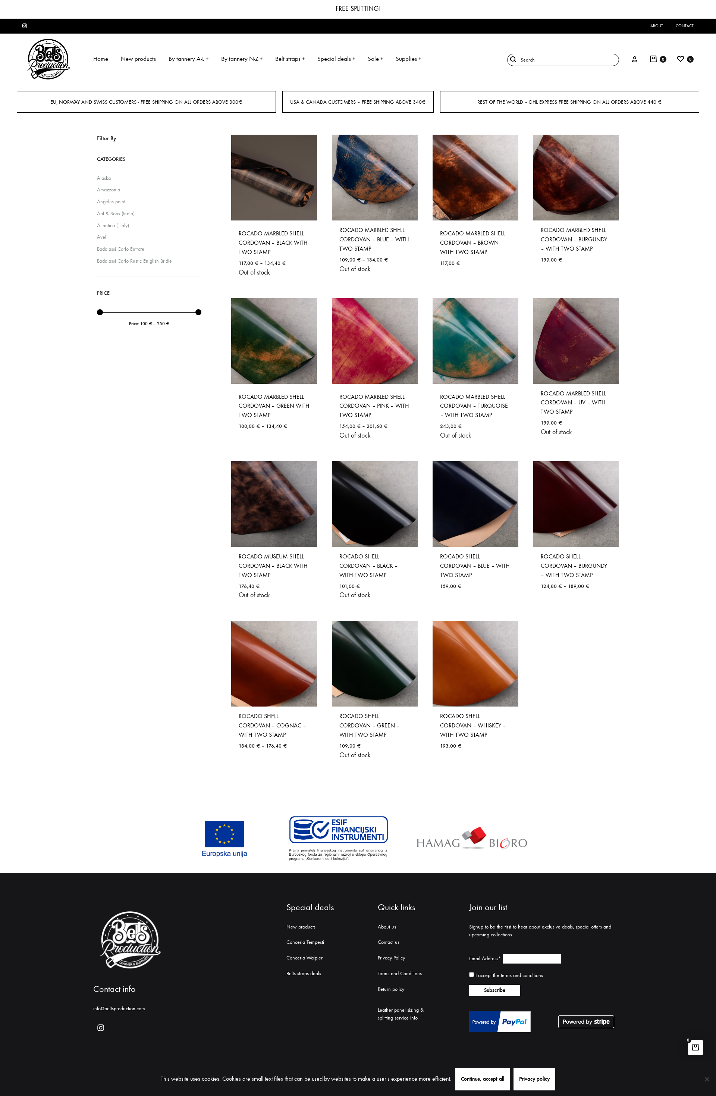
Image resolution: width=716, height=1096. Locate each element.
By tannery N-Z (242, 59)
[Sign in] (634, 59)
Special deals (336, 59)
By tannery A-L (188, 59)
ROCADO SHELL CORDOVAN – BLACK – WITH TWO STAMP (368, 566)
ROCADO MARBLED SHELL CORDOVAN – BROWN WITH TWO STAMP (472, 243)
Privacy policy (534, 1079)
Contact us (388, 942)
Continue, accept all (482, 1079)
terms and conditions (522, 975)
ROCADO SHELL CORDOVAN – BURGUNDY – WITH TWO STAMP (574, 566)
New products (138, 59)
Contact (685, 26)
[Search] (563, 59)
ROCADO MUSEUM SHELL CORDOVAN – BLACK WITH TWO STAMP (273, 566)
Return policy (391, 989)
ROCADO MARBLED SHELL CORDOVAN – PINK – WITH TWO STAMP (374, 406)
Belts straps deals (303, 973)
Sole (375, 59)
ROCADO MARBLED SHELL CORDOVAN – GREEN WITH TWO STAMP (274, 406)
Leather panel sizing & (401, 1010)
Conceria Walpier (304, 958)
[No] (706, 1079)
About (656, 26)
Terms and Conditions (400, 973)
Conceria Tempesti (305, 942)
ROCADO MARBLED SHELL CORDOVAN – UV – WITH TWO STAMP (573, 403)
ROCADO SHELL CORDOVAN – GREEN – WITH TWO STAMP (369, 725)
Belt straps (290, 59)
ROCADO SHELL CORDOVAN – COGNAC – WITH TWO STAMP (272, 725)
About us (387, 927)
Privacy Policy (391, 958)
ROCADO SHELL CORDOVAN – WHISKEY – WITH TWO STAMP (473, 725)
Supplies (408, 59)
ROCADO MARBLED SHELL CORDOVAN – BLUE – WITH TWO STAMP (374, 239)
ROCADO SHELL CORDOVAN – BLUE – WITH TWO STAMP (475, 566)
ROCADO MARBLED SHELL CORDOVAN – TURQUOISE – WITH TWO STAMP (474, 406)
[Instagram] (100, 1027)
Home (100, 59)
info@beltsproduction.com (119, 1008)
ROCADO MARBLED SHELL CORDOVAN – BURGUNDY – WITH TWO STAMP (574, 239)
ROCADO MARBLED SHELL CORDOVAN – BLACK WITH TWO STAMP (273, 243)
